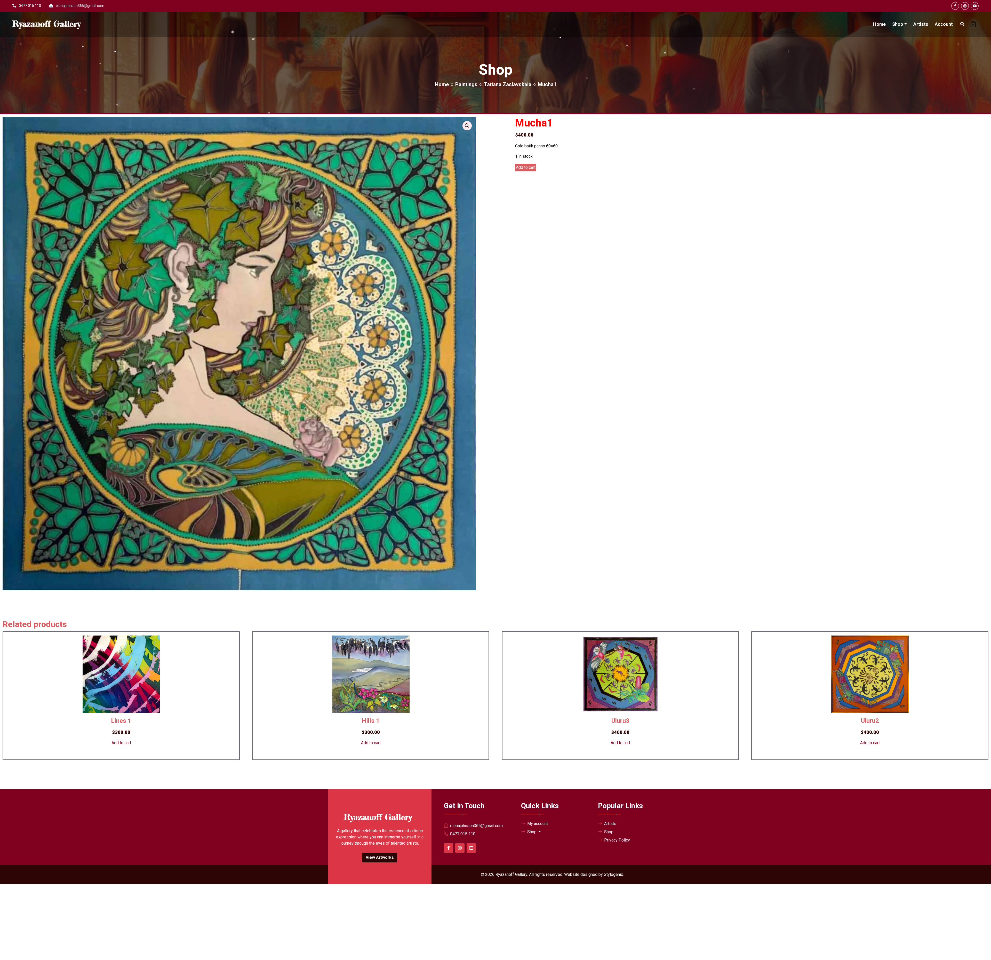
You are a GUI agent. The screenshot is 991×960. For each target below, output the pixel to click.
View (110, 766)
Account (944, 24)
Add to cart (526, 167)
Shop (897, 24)
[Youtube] (975, 6)
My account (537, 823)
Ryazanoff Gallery (511, 874)
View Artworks (380, 857)
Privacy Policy (617, 840)
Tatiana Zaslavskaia (507, 84)
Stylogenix (613, 874)
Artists (920, 24)
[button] (467, 125)
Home (879, 24)
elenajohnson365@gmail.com (80, 6)
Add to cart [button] (121, 742)
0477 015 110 (30, 6)
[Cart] (973, 24)
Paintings (466, 84)
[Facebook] (955, 6)
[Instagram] (965, 6)
